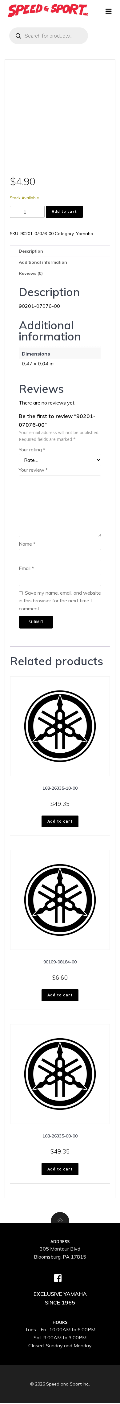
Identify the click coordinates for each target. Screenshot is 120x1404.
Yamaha (84, 233)
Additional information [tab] (43, 262)
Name (27, 544)
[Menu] (108, 11)
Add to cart (64, 211)
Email (26, 568)
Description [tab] (31, 251)
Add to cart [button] (60, 821)
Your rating (32, 449)
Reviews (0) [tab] (31, 273)
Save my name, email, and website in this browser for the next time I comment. (60, 601)
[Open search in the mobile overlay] (48, 35)
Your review (33, 470)
